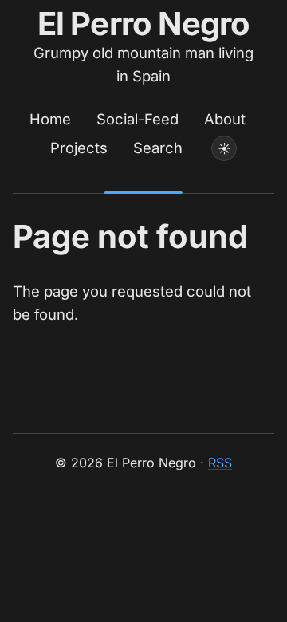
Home (50, 119)
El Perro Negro (143, 23)
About (225, 119)
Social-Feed (137, 119)
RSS (220, 462)
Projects (79, 147)
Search (158, 147)
